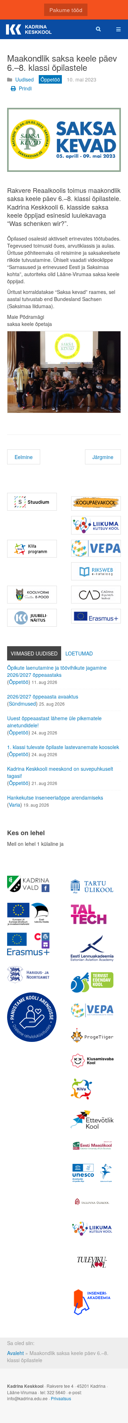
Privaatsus (61, 1398)
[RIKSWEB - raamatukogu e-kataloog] (96, 571)
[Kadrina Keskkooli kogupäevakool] (96, 503)
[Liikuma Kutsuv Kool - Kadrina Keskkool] (96, 525)
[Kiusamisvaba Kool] (92, 1061)
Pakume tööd (65, 10)
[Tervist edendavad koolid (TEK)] (92, 982)
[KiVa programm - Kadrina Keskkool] (32, 549)
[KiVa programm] (92, 1089)
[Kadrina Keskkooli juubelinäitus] (32, 618)
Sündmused (22, 703)
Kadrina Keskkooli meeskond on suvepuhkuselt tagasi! (60, 772)
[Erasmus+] (96, 616)
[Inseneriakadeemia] (92, 1302)
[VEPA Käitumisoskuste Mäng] (92, 1010)
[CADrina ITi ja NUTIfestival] (96, 595)
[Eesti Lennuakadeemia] (92, 948)
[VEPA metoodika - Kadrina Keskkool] (96, 548)
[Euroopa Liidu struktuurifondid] (28, 914)
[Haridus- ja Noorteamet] (28, 975)
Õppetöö (18, 681)
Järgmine (102, 456)
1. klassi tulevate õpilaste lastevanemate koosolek (63, 746)
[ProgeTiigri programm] (92, 1035)
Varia (14, 804)
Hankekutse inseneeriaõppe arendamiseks (55, 797)
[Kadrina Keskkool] (28, 29)
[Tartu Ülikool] (92, 886)
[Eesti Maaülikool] (92, 1145)
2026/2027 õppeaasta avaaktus (42, 696)
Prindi (24, 88)
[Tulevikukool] (92, 1262)
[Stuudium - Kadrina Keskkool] (32, 502)
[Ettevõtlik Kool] (92, 1119)
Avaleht (15, 1352)
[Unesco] (92, 1173)
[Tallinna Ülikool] (92, 1202)
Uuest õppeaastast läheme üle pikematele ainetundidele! (54, 722)
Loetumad (79, 653)
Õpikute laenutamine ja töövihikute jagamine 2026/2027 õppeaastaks (57, 671)
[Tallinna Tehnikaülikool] (92, 914)
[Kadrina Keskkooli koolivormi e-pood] (32, 595)
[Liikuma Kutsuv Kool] (92, 1228)
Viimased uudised (34, 653)
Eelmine (24, 456)
